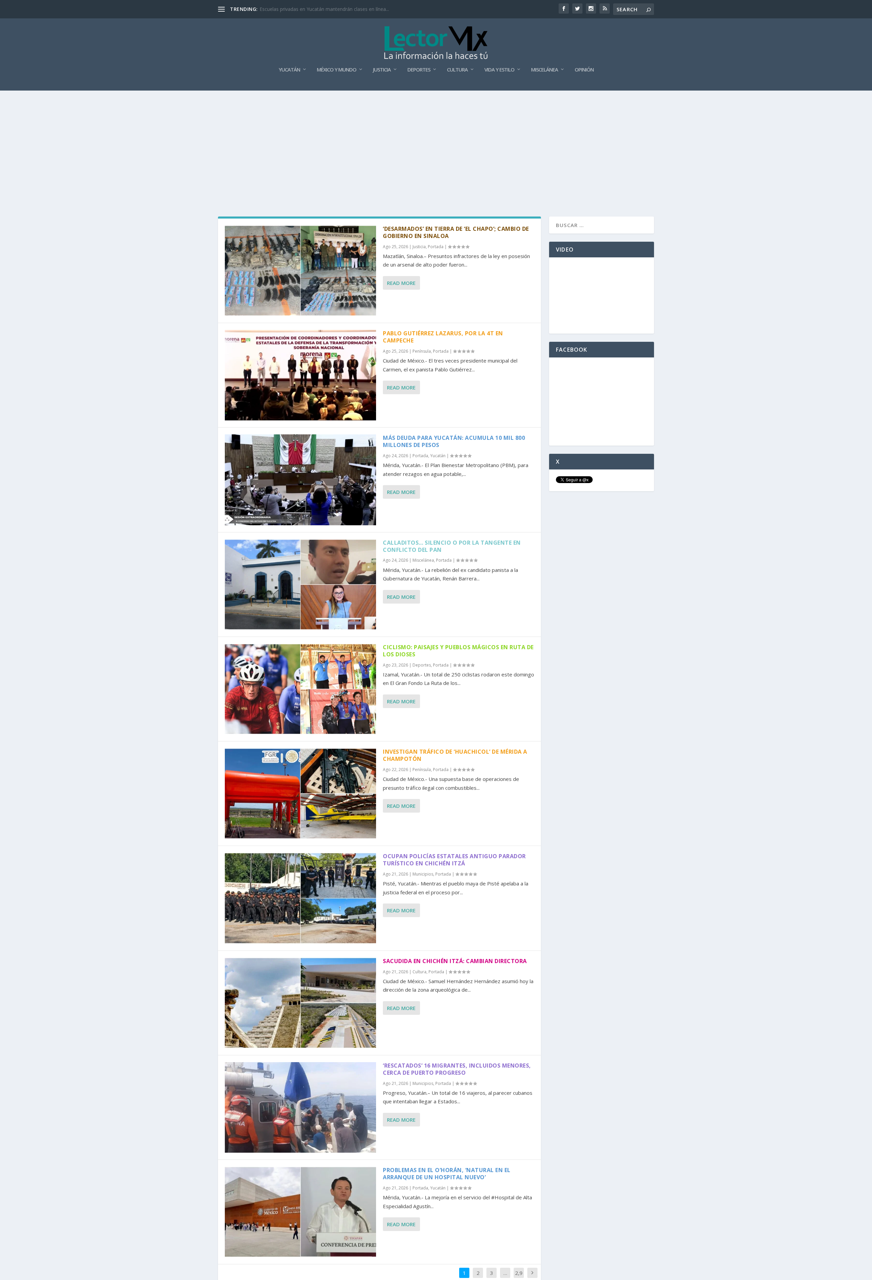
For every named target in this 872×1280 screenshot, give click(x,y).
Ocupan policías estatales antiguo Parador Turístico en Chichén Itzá (454, 859)
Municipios (422, 874)
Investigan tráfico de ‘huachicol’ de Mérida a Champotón (455, 755)
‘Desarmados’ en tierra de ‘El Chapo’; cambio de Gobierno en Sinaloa (456, 232)
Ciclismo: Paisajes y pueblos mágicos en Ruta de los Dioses (458, 650)
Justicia (382, 70)
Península (421, 351)
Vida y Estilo (499, 70)
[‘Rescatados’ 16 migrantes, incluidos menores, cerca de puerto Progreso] (300, 1107)
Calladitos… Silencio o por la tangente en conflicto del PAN (452, 546)
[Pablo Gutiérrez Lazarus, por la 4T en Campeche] (300, 375)
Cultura (457, 70)
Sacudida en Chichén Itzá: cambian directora (455, 961)
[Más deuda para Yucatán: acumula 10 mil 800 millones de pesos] (300, 479)
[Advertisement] (436, 141)
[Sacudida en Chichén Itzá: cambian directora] (300, 1003)
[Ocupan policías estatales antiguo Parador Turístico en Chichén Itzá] (300, 898)
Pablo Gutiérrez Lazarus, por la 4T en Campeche (443, 337)
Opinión (584, 70)
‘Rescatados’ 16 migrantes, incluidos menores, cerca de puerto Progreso (457, 1069)
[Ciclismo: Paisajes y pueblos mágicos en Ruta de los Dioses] (300, 689)
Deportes (418, 70)
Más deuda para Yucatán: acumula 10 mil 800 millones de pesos (454, 441)
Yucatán (289, 70)
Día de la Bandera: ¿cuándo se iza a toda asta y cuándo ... (323, 9)
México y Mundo (336, 70)
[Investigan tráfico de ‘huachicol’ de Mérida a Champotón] (300, 793)
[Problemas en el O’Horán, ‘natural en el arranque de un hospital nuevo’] (300, 1212)
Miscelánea (544, 70)
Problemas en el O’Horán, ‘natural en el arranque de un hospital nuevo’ (447, 1173)
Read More (401, 282)
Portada (435, 247)
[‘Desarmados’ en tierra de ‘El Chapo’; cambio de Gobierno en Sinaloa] (300, 270)
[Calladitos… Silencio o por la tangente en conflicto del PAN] (300, 584)
